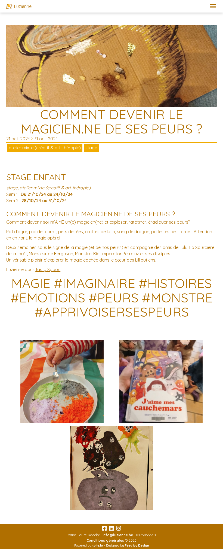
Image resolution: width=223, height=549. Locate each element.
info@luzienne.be (118, 535)
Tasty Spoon (47, 269)
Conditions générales (105, 540)
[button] (213, 6)
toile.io (97, 545)
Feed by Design (137, 545)
